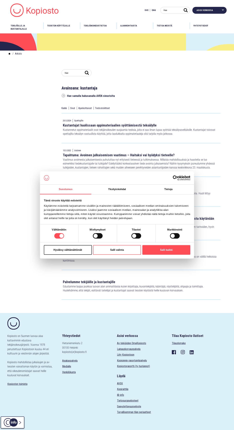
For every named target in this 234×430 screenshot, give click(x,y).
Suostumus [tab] (66, 189)
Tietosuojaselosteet (127, 400)
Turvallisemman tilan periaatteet (134, 412)
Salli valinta (117, 249)
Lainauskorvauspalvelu (128, 349)
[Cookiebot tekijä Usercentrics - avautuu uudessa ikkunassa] (175, 177)
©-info (120, 395)
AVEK (120, 383)
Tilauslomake (179, 343)
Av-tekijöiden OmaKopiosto (131, 343)
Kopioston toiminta (17, 384)
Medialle (66, 366)
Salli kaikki (166, 249)
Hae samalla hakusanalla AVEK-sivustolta (91, 96)
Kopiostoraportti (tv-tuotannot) (133, 366)
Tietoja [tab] (168, 189)
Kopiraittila (122, 389)
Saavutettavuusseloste (129, 406)
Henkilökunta (69, 372)
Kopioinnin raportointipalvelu (132, 360)
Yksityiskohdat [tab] (117, 189)
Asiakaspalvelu (70, 360)
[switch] (98, 236)
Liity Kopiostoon (125, 354)
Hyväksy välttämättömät (67, 249)
